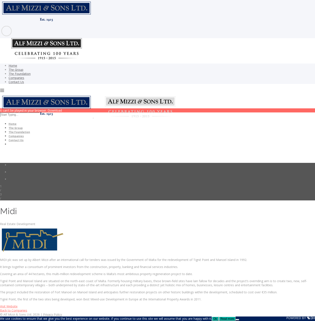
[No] (237, 319)
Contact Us (16, 82)
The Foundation (20, 74)
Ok (215, 318)
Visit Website (9, 306)
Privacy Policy (52, 314)
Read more (227, 318)
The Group (16, 70)
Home (13, 66)
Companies (16, 78)
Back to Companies (13, 310)
